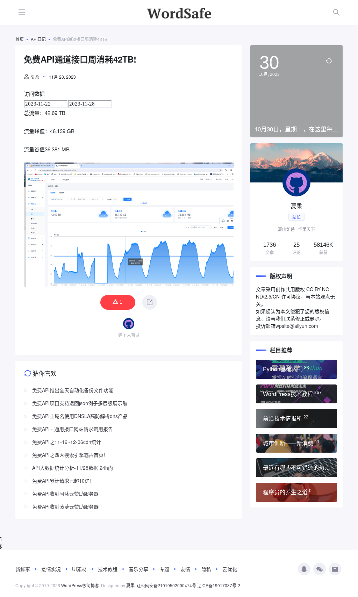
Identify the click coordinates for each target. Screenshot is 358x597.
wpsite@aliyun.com (296, 325)
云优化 (229, 569)
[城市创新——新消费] (296, 443)
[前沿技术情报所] (296, 418)
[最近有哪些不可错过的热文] (296, 467)
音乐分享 (138, 569)
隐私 (206, 569)
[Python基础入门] (296, 369)
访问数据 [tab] (34, 93)
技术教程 (107, 569)
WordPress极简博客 (80, 585)
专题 (164, 569)
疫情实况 (51, 569)
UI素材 (79, 569)
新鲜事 (22, 569)
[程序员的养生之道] (296, 492)
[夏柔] (296, 202)
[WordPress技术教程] (296, 393)
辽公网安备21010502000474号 (166, 585)
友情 (185, 569)
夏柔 (35, 77)
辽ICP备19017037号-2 (218, 585)
